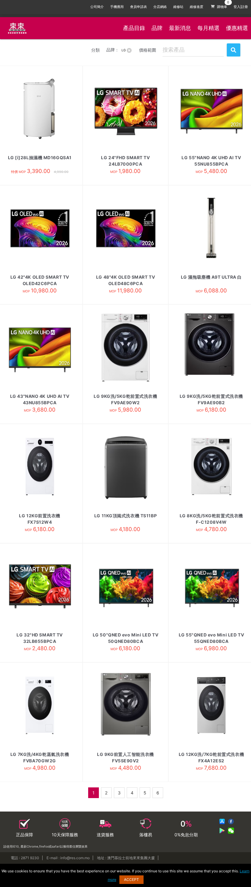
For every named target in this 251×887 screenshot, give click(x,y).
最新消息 (180, 28)
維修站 (178, 7)
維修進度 (196, 7)
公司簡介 (97, 7)
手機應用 (117, 7)
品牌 (157, 28)
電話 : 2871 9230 (25, 858)
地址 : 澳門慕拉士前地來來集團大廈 (126, 858)
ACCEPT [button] (131, 879)
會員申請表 (138, 7)
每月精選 (208, 28)
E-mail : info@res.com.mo (68, 858)
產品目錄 (134, 28)
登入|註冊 (241, 7)
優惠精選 (237, 28)
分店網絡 (160, 7)
